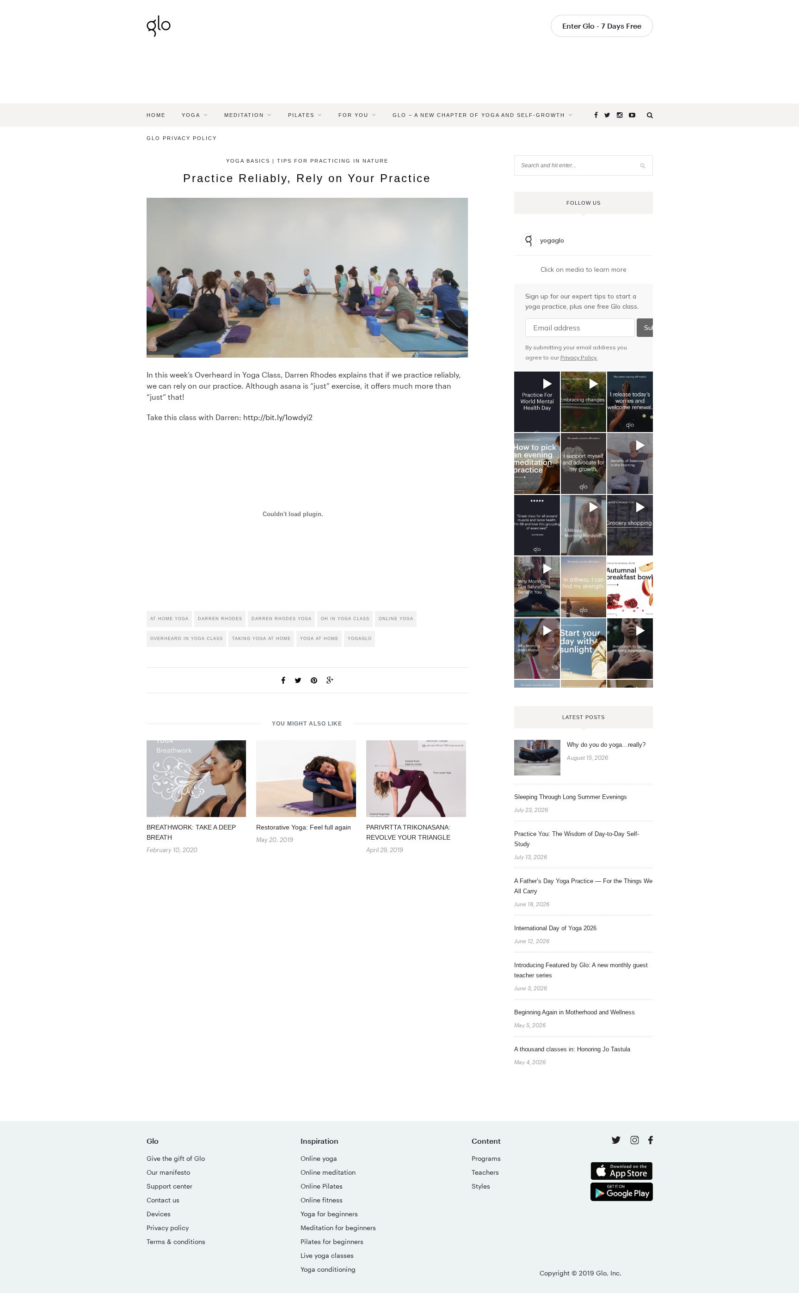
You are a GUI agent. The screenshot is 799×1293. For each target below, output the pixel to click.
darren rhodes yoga (282, 618)
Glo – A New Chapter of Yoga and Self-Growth (479, 115)
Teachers (485, 1172)
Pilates (301, 115)
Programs (486, 1158)
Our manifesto (168, 1172)
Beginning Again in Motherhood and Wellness (574, 1012)
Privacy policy (168, 1228)
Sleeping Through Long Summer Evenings (570, 796)
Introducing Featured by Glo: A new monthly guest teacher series (581, 970)
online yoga (396, 618)
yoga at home (319, 638)
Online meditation (328, 1172)
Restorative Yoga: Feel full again (303, 827)
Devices (159, 1214)
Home (156, 115)
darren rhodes (220, 618)
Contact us (163, 1200)
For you (353, 115)
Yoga (191, 115)
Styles (481, 1186)
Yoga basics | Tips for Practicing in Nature (307, 161)
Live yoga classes (327, 1255)
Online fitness (322, 1200)
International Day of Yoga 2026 (555, 928)
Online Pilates (322, 1186)
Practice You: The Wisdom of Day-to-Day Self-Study (576, 839)
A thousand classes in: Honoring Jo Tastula (572, 1049)
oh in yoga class (345, 618)
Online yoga (319, 1158)
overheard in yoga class (186, 638)
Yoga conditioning (328, 1269)
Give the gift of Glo (176, 1158)
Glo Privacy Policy (182, 138)
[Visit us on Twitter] (617, 1140)
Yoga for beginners (329, 1214)
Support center (169, 1186)
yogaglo (360, 638)
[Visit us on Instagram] (635, 1141)
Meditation (244, 115)
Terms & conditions (176, 1241)
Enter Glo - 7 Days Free (601, 25)
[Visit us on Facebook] (650, 1141)
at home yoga (169, 618)
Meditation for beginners (338, 1228)
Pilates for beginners (332, 1241)
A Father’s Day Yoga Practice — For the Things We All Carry (583, 886)
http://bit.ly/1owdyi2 (278, 417)
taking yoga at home (261, 638)
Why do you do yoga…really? (606, 744)
